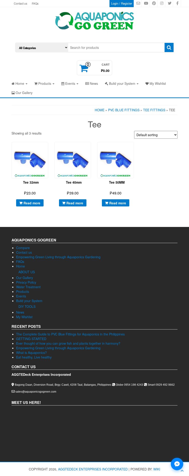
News (93, 83)
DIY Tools (26, 306)
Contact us (20, 3)
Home (20, 83)
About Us (26, 272)
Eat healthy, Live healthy (34, 357)
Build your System (122, 83)
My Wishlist (157, 83)
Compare (23, 247)
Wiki (156, 469)
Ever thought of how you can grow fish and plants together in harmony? (68, 343)
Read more (32, 203)
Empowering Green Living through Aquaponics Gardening (58, 257)
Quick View (48, 149)
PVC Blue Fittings (123, 110)
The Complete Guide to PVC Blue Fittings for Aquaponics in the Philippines (70, 334)
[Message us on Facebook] (177, 464)
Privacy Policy (26, 282)
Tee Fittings (154, 110)
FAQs (35, 3)
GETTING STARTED (31, 338)
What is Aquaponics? (31, 352)
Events (70, 83)
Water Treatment (28, 287)
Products (44, 83)
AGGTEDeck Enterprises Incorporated (93, 469)
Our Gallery (23, 92)
